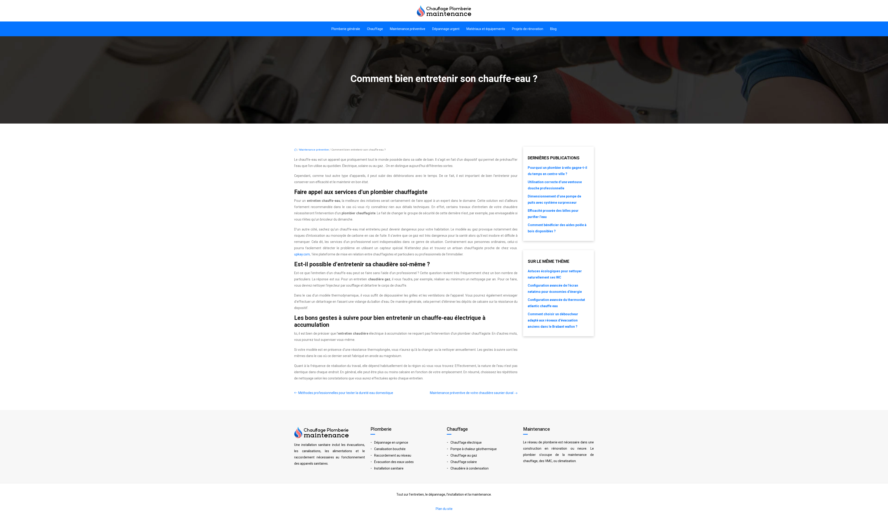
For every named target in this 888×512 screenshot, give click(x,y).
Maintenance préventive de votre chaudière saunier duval (471, 393)
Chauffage (375, 29)
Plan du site (444, 509)
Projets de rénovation (527, 29)
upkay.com (302, 254)
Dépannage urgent (445, 29)
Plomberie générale (345, 29)
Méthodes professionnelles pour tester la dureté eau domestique (345, 393)
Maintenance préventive (407, 29)
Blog (553, 29)
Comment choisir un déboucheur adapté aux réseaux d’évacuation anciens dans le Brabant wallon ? (553, 320)
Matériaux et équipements (485, 29)
